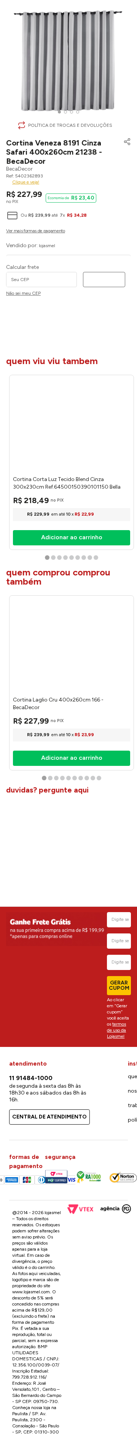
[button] (125, 151)
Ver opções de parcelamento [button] (68, 231)
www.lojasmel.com (31, 1291)
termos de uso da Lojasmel (116, 1030)
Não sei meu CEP (23, 293)
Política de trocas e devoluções (70, 125)
